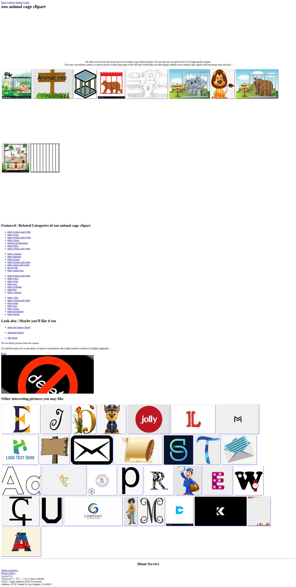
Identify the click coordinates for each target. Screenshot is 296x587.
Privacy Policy (8, 573)
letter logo (12, 306)
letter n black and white (18, 300)
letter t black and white (18, 265)
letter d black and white (18, 275)
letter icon (12, 284)
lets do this (12, 267)
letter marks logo (15, 270)
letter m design (14, 287)
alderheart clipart (15, 332)
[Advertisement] (148, 34)
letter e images (14, 254)
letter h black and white (18, 262)
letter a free (12, 281)
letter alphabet (14, 256)
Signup (19, 2)
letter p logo (13, 240)
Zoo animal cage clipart (13, 94)
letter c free (12, 297)
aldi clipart (12, 338)
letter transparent (15, 311)
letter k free (12, 278)
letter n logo (13, 308)
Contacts (11, 2)
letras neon (12, 303)
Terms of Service (9, 570)
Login (26, 2)
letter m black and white (19, 232)
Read (3, 353)
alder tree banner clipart (18, 327)
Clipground (15, 577)
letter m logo (13, 259)
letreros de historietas (17, 243)
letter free (11, 289)
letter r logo (12, 234)
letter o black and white (18, 248)
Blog (3, 2)
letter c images (14, 292)
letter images (13, 314)
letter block (12, 246)
